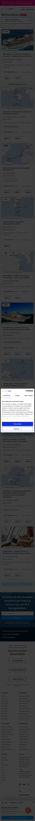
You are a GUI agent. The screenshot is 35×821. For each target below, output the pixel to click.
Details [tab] (17, 395)
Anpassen (17, 429)
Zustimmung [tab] (6, 395)
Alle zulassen (17, 424)
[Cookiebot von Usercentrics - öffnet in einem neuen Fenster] (25, 391)
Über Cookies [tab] (29, 395)
